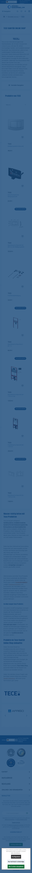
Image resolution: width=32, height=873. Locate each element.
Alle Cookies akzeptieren (16, 866)
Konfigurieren (16, 856)
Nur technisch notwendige (16, 861)
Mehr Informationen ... (16, 853)
